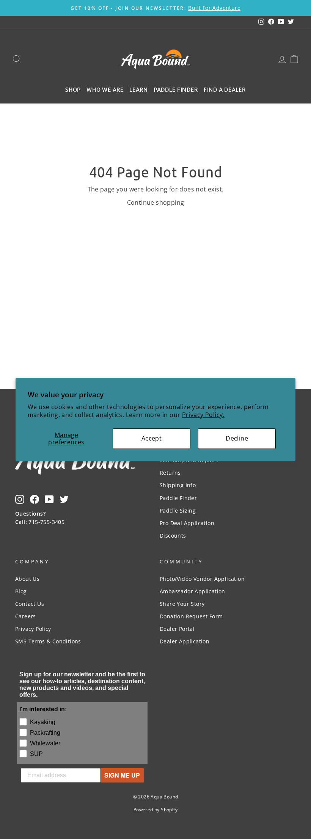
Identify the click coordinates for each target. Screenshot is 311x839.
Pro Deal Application (187, 523)
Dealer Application (184, 641)
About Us (27, 578)
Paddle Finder (178, 498)
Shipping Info (178, 485)
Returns (170, 472)
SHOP (73, 89)
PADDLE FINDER (176, 89)
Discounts (173, 535)
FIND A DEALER (225, 89)
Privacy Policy (33, 628)
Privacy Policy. (203, 415)
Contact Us (29, 603)
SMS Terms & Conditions (48, 641)
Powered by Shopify (155, 809)
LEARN (138, 89)
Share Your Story (182, 603)
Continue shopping (155, 202)
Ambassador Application (192, 591)
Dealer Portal (177, 628)
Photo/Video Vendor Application (202, 578)
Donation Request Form (191, 616)
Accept (151, 438)
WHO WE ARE (105, 89)
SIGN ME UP (122, 775)
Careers (25, 616)
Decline (237, 438)
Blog (21, 591)
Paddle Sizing (178, 510)
